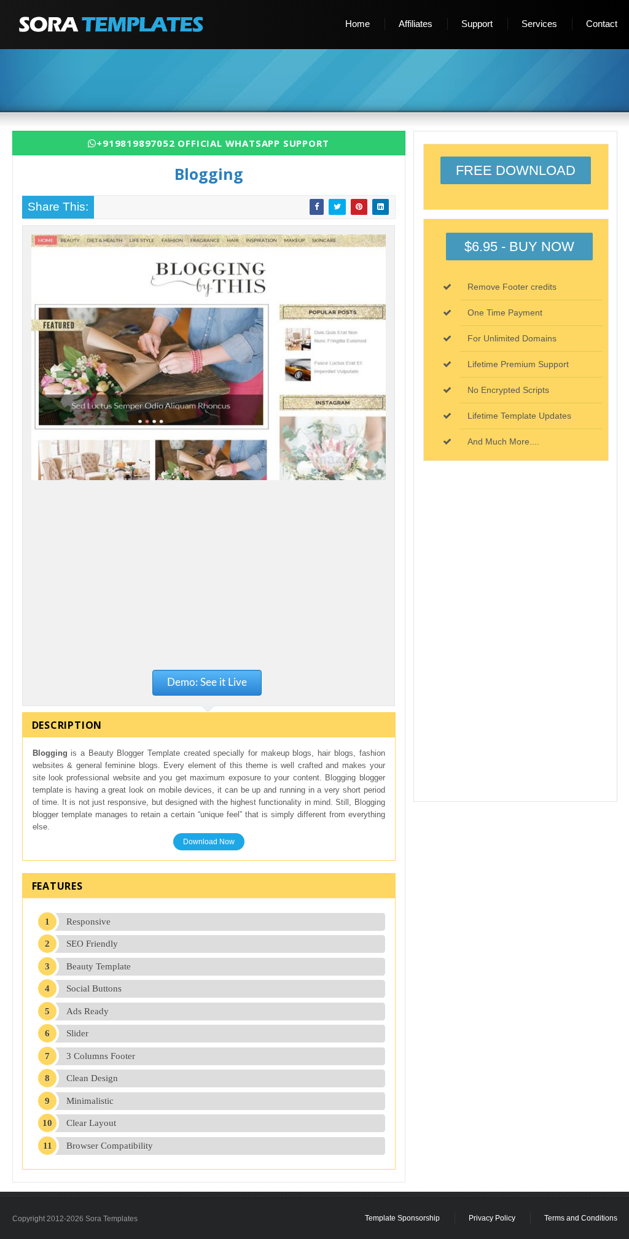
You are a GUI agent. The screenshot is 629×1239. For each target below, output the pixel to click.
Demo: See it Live (207, 682)
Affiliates (415, 23)
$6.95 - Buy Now (519, 246)
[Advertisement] (319, 81)
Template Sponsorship (402, 1218)
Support (477, 23)
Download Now (209, 841)
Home (357, 23)
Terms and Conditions (580, 1218)
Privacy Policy (492, 1218)
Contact (601, 23)
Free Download (516, 170)
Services (539, 23)
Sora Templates (111, 1218)
